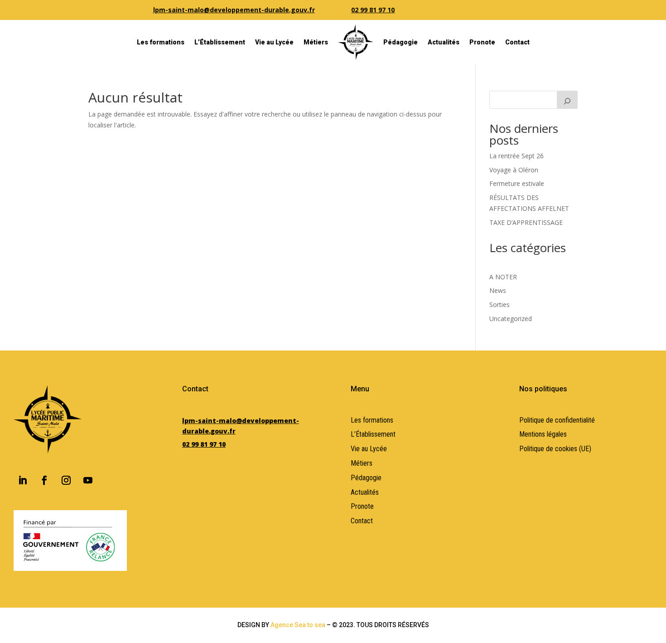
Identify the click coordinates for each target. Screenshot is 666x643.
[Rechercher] (567, 100)
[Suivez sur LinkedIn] (23, 480)
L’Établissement (219, 42)
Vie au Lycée (274, 42)
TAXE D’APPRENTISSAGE (526, 222)
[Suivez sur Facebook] (44, 480)
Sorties (499, 304)
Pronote (482, 42)
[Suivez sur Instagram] (66, 480)
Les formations (160, 42)
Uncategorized (510, 318)
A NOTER (503, 277)
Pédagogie (400, 42)
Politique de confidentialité (557, 420)
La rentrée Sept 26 (516, 155)
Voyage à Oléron (513, 170)
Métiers (316, 42)
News (497, 290)
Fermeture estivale (516, 183)
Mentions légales (543, 434)
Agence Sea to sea (297, 624)
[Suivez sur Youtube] (88, 480)
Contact (517, 42)
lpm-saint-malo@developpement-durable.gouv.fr (234, 9)
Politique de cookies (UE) (555, 448)
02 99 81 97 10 (373, 9)
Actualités (443, 42)
